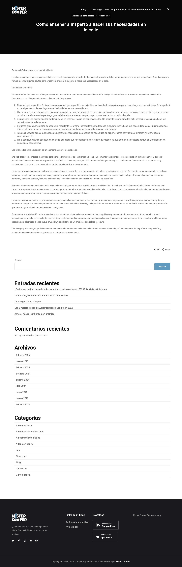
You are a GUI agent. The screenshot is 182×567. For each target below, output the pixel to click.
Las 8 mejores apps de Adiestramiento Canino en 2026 (44, 307)
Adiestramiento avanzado (30, 431)
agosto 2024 (22, 379)
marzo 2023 (22, 398)
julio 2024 (21, 386)
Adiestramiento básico (28, 437)
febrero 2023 (23, 404)
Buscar (18, 260)
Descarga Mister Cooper (28, 301)
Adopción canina (25, 444)
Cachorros (21, 468)
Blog (18, 462)
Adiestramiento (24, 425)
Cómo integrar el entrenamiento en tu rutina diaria (41, 295)
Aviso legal (72, 527)
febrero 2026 (23, 355)
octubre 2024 (23, 373)
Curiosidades (23, 474)
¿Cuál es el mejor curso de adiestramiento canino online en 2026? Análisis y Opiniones (61, 289)
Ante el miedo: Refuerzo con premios (34, 314)
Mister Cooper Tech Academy (147, 515)
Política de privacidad (77, 522)
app (18, 450)
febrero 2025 (23, 367)
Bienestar (21, 456)
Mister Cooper (123, 561)
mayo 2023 (21, 392)
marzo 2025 (22, 361)
